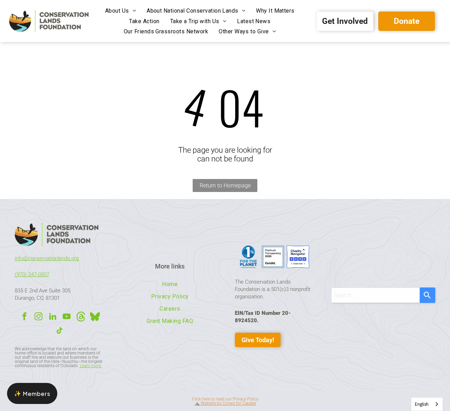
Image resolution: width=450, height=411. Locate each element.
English (422, 404)
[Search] (427, 295)
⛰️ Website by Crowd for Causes (225, 403)
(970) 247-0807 (32, 274)
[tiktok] (59, 331)
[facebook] (24, 317)
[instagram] (38, 317)
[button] (32, 393)
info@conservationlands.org (47, 258)
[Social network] (81, 317)
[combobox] (375, 295)
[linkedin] (52, 317)
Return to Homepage (225, 185)
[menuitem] (120, 11)
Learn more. (91, 365)
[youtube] (66, 317)
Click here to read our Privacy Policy (225, 399)
